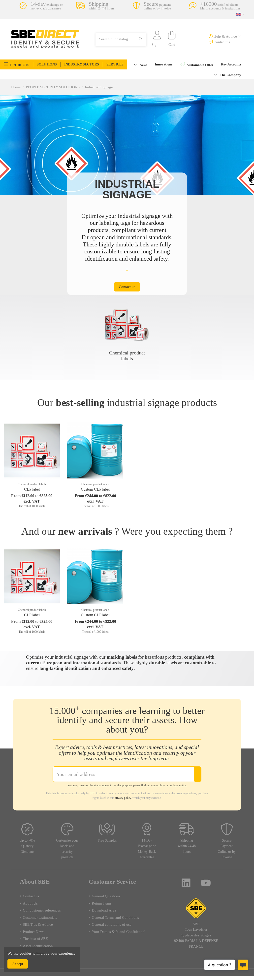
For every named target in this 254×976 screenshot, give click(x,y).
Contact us (221, 42)
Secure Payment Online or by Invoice (227, 849)
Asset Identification (38, 946)
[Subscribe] (197, 774)
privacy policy (123, 798)
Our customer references (42, 910)
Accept (17, 964)
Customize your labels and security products (67, 849)
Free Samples (107, 840)
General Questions (106, 896)
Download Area (104, 910)
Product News (33, 932)
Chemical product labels (127, 355)
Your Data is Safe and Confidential (118, 932)
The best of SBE (35, 939)
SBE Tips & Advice (38, 924)
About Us (30, 903)
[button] (16, 64)
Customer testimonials (40, 917)
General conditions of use (111, 924)
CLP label (32, 489)
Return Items (102, 903)
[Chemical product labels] (127, 324)
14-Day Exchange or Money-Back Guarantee (147, 849)
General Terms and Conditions (115, 917)
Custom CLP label (95, 489)
